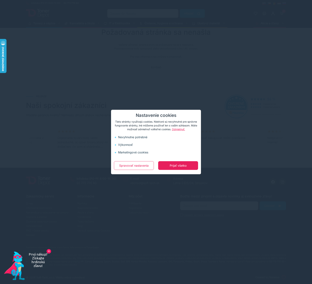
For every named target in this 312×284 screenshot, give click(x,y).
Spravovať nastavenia (134, 165)
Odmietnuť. (178, 129)
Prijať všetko (178, 165)
